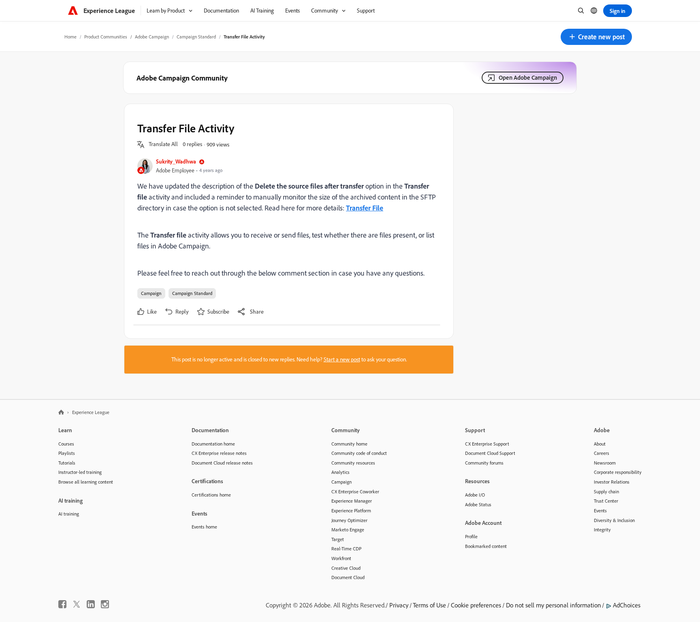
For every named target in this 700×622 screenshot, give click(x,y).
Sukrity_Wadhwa (176, 161)
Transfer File (364, 207)
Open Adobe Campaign (528, 77)
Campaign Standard (196, 37)
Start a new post (342, 359)
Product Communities (105, 37)
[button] (596, 37)
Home (70, 37)
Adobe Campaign (152, 37)
